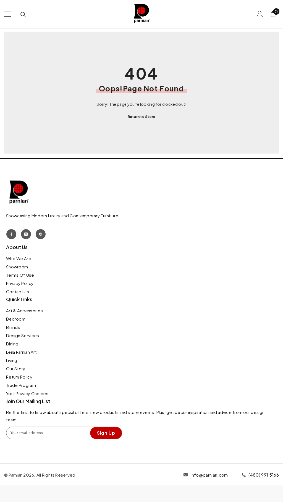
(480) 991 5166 (263, 475)
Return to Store (142, 117)
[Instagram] (26, 234)
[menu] (7, 14)
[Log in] (260, 14)
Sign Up (106, 433)
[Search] (23, 14)
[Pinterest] (40, 234)
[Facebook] (11, 234)
